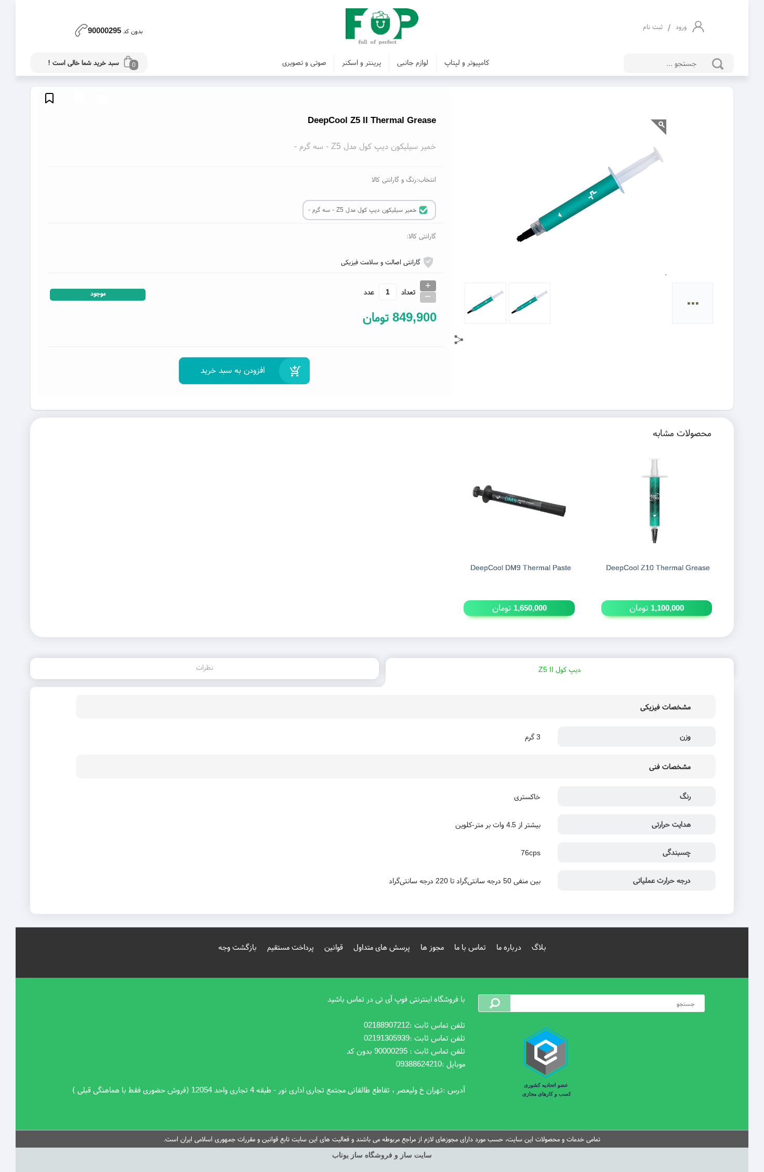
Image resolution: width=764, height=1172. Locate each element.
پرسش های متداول (381, 946)
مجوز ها (432, 946)
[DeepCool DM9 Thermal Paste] (519, 501)
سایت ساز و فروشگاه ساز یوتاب (382, 1155)
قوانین (333, 946)
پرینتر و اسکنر (361, 62)
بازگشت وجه (237, 946)
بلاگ (539, 946)
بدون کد (115, 29)
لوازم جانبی (412, 62)
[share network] (459, 339)
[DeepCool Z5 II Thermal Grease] (382, 27)
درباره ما (508, 946)
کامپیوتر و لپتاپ (466, 62)
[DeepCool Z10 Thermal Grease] (657, 501)
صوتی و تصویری (304, 62)
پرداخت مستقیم (290, 946)
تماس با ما (470, 946)
